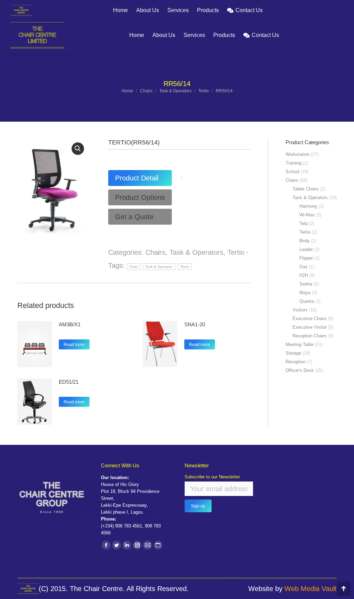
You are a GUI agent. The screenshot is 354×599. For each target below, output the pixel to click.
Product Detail (136, 178)
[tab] (140, 178)
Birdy (304, 240)
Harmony (308, 206)
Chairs (155, 252)
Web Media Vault (311, 588)
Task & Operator (159, 267)
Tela (303, 223)
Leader (306, 249)
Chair (133, 267)
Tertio (235, 252)
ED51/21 (68, 382)
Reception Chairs (309, 335)
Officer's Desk (300, 370)
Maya (304, 292)
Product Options (140, 197)
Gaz (303, 266)
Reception (296, 361)
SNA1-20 (194, 324)
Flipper (306, 258)
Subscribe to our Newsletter (212, 476)
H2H (303, 275)
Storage (293, 353)
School (292, 171)
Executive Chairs (309, 318)
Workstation (297, 154)
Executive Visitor (309, 327)
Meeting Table (300, 344)
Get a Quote (134, 217)
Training (293, 163)
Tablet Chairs (305, 188)
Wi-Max (307, 214)
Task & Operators (196, 252)
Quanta (306, 301)
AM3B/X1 (70, 324)
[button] (78, 148)
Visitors (300, 309)
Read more (74, 344)
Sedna (305, 284)
